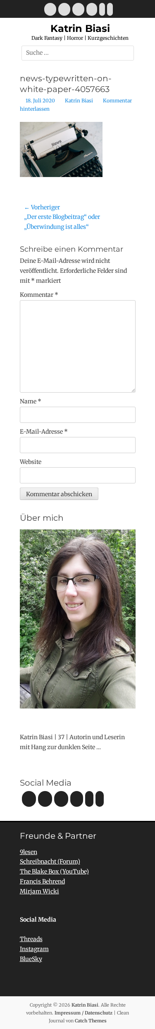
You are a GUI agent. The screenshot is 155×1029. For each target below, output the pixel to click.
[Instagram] (78, 9)
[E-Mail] (50, 9)
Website (30, 462)
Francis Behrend (42, 881)
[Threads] (110, 9)
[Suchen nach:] (77, 52)
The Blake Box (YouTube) (54, 871)
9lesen (28, 852)
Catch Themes (91, 1021)
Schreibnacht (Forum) (50, 861)
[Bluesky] (102, 9)
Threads (31, 939)
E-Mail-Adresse (44, 431)
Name (30, 401)
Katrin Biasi (80, 28)
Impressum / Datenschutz (83, 1013)
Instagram (34, 949)
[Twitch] (91, 9)
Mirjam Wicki (39, 891)
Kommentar (39, 295)
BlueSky (31, 959)
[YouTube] (64, 9)
